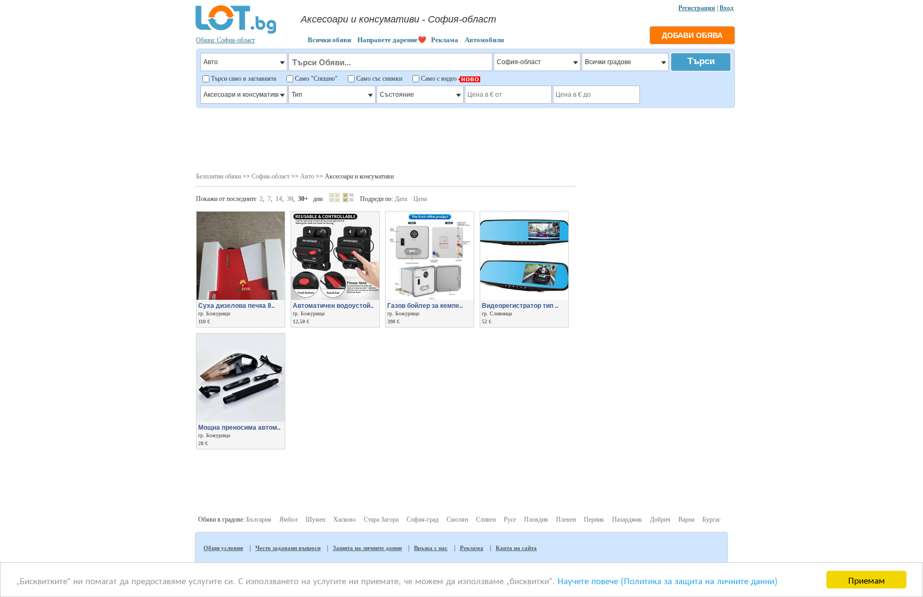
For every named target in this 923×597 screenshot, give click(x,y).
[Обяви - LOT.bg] (235, 32)
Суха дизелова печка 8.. (236, 305)
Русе (510, 519)
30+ (303, 199)
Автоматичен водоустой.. (333, 305)
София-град (422, 519)
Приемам (866, 579)
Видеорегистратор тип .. (520, 305)
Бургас (711, 519)
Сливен (486, 519)
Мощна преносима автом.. (239, 427)
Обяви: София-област (225, 40)
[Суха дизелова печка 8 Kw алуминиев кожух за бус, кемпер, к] (241, 297)
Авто (307, 176)
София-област (271, 176)
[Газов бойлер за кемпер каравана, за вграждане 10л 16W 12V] (430, 297)
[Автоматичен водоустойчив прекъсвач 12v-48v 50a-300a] (335, 297)
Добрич (660, 519)
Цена (420, 199)
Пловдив (536, 519)
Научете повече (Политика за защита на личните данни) (668, 580)
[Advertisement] (465, 139)
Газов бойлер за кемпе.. (425, 305)
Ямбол (288, 519)
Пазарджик (627, 519)
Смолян (457, 519)
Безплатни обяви (218, 176)
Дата (401, 199)
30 (290, 199)
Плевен (566, 519)
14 (279, 199)
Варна (686, 519)
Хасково (344, 519)
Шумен (315, 519)
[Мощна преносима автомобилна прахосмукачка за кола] (241, 419)
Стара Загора (381, 519)
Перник (594, 519)
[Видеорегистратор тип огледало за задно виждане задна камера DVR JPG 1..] (524, 297)
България (258, 519)
